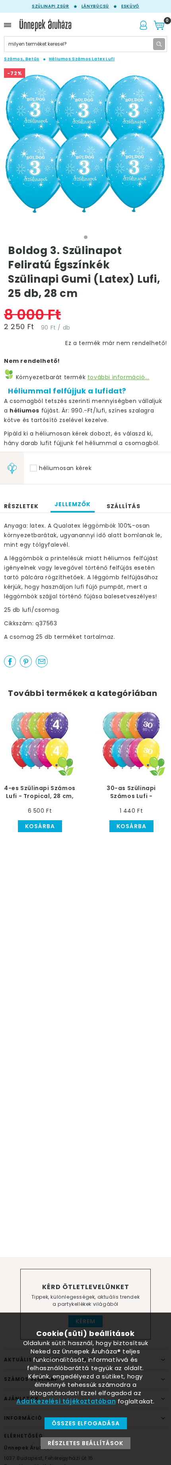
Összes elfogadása (86, 1423)
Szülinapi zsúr (50, 6)
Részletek (21, 506)
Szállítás (123, 506)
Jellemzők (72, 504)
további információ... (118, 377)
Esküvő (130, 6)
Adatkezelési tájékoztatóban (66, 1401)
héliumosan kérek (65, 468)
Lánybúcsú (95, 6)
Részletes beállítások (85, 1443)
